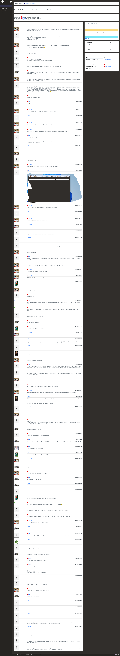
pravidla (33, 654)
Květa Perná (24, 18)
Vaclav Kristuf (24, 15)
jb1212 (29, 33)
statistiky (30, 654)
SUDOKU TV (4, 10)
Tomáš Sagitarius (108, 59)
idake (23, 17)
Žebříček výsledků (5, 12)
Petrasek (29, 626)
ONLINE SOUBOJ (4, 8)
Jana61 (29, 613)
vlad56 (29, 83)
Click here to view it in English (30, 3)
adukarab (29, 237)
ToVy (28, 502)
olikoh (106, 64)
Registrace (101, 36)
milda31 (29, 70)
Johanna (29, 558)
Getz (28, 632)
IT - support (30, 27)
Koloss (29, 230)
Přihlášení (101, 29)
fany (28, 145)
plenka (29, 243)
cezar (29, 351)
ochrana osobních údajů (25, 654)
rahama (29, 371)
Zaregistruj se (4, 15)
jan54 (29, 57)
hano (28, 575)
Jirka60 (23, 16)
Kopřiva (29, 539)
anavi (28, 294)
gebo (28, 281)
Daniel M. (29, 406)
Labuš (29, 446)
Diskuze (3, 6)
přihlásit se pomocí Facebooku (102, 32)
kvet (28, 433)
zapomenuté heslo (87, 38)
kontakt (20, 654)
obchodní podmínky (38, 654)
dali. (28, 606)
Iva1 (28, 489)
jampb (29, 300)
